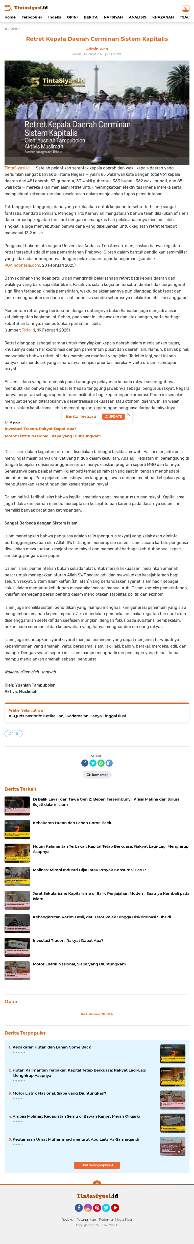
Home (10, 17)
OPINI (72, 17)
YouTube (118, 1214)
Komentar (99, 775)
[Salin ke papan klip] (109, 763)
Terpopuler (32, 17)
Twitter (108, 1214)
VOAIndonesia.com (22, 265)
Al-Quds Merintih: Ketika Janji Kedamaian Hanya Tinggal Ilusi (67, 715)
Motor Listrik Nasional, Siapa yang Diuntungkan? (59, 1093)
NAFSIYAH (113, 17)
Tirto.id (28, 330)
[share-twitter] (92, 763)
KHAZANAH (163, 17)
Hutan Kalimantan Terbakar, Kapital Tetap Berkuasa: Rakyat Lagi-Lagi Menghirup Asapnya (79, 1073)
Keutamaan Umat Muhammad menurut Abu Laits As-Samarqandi (76, 1139)
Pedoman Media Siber (115, 1219)
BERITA (91, 17)
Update (115, 416)
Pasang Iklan (86, 1219)
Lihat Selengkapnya (96, 1165)
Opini (11, 1001)
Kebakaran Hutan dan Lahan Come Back (52, 1047)
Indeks (54, 17)
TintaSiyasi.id (17, 168)
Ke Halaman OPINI (96, 1014)
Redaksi (68, 1219)
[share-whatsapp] (101, 763)
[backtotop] (97, 1185)
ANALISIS (137, 17)
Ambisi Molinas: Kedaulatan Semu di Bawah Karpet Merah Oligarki (76, 1116)
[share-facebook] (84, 763)
